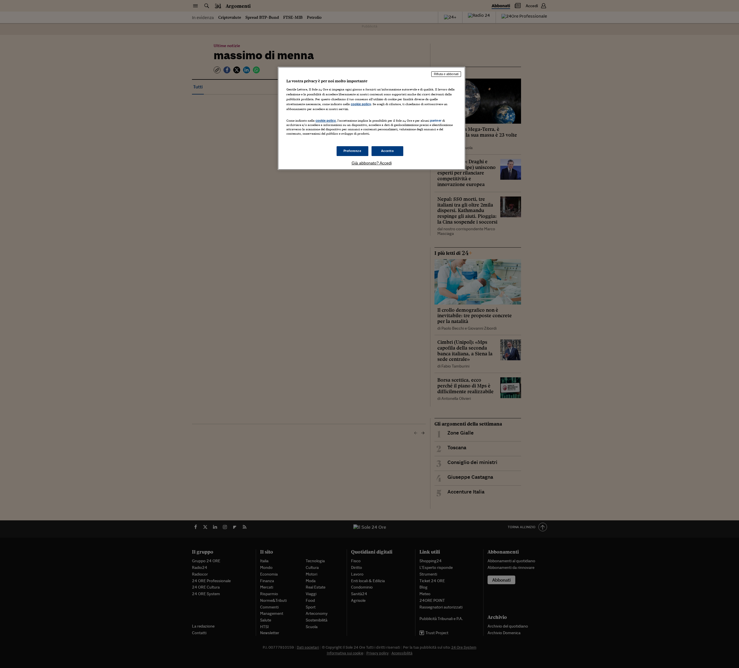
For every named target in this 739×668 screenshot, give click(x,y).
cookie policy (361, 104)
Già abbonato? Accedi (372, 163)
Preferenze (352, 151)
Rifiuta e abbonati (446, 74)
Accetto (387, 151)
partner (435, 120)
